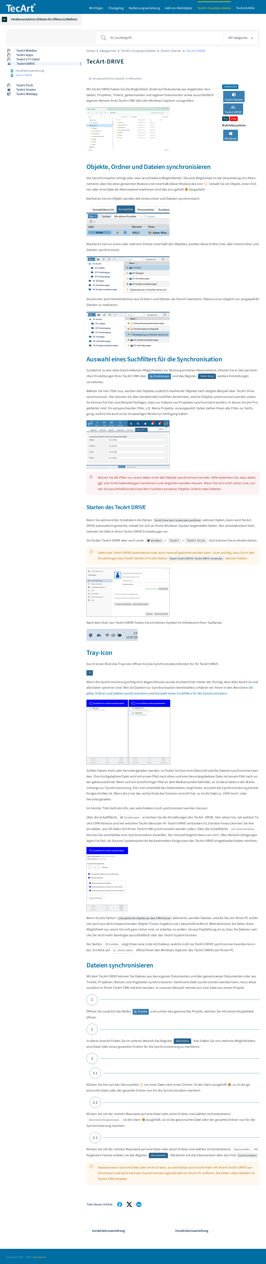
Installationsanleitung (108, 1231)
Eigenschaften (242, 1149)
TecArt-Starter (171, 51)
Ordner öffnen (125, 950)
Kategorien (108, 51)
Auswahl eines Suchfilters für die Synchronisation (191, 693)
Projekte (142, 1011)
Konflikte (113, 944)
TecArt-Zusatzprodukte (138, 51)
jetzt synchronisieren (243, 829)
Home (90, 51)
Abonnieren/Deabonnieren (104, 1120)
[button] (41, 19)
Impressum (39, 1257)
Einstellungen (161, 376)
